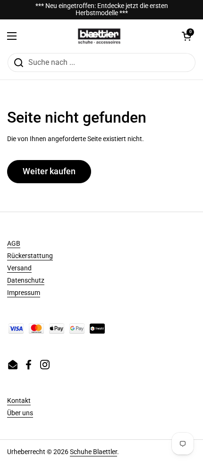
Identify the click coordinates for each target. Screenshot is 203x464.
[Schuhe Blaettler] (99, 36)
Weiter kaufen (49, 171)
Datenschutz (25, 280)
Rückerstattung (30, 255)
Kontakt (19, 400)
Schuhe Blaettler (93, 451)
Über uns (20, 413)
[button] (186, 36)
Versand (19, 268)
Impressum (23, 292)
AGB (13, 243)
